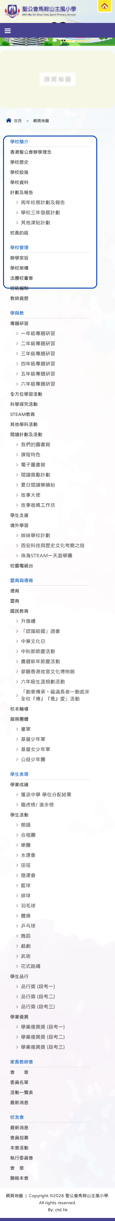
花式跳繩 (30, 966)
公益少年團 (33, 759)
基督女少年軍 (35, 749)
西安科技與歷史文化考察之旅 (53, 545)
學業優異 (19, 1016)
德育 (14, 590)
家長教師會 (21, 1061)
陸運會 (28, 875)
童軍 (26, 728)
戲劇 (26, 945)
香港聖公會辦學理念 (31, 152)
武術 (26, 956)
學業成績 (19, 784)
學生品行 (19, 976)
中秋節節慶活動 (38, 651)
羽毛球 (28, 905)
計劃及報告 (21, 192)
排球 (26, 895)
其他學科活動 (24, 424)
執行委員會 (21, 1158)
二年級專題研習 (38, 343)
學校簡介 (19, 141)
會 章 (19, 1072)
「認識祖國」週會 (40, 631)
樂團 (26, 844)
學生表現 (19, 774)
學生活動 (19, 814)
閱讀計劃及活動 (26, 434)
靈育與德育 (21, 580)
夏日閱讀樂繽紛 (38, 484)
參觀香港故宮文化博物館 (48, 671)
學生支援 (19, 515)
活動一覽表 (21, 1092)
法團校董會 (21, 278)
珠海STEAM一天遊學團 (46, 555)
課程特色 (30, 454)
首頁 (18, 121)
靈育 (14, 601)
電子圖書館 (33, 464)
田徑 (26, 865)
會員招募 (19, 1137)
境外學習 (19, 525)
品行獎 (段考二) (38, 996)
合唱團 (28, 834)
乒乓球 (28, 925)
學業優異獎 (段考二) (43, 1036)
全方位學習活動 (26, 394)
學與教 (17, 313)
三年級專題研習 (38, 353)
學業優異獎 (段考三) (43, 1046)
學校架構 (19, 268)
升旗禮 (28, 620)
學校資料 (19, 182)
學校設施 (19, 172)
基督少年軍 (33, 739)
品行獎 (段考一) (38, 986)
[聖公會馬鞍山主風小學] (40, 11)
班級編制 (19, 288)
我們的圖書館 (35, 444)
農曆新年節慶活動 (40, 661)
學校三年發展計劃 (40, 212)
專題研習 (19, 323)
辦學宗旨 (19, 258)
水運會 (28, 855)
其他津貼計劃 (35, 222)
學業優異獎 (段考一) (43, 1026)
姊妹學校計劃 (35, 535)
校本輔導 (19, 709)
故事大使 (30, 494)
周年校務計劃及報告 (43, 202)
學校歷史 (19, 162)
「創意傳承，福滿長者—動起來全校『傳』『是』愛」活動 (55, 695)
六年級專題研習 (38, 383)
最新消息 (19, 1102)
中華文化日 (33, 641)
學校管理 (19, 247)
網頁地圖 (14, 1195)
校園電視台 (21, 565)
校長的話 (19, 232)
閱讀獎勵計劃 (35, 474)
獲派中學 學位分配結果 (46, 794)
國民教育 (19, 611)
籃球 (26, 885)
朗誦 (26, 824)
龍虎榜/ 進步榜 (37, 804)
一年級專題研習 (38, 333)
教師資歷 (19, 298)
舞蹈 (26, 935)
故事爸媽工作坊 (38, 504)
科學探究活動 (24, 404)
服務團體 (19, 719)
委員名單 (19, 1082)
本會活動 (19, 1147)
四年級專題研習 (38, 363)
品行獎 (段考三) (38, 1006)
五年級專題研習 (38, 373)
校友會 (17, 1117)
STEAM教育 (22, 414)
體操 (26, 915)
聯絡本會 (19, 1178)
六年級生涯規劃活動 (43, 681)
